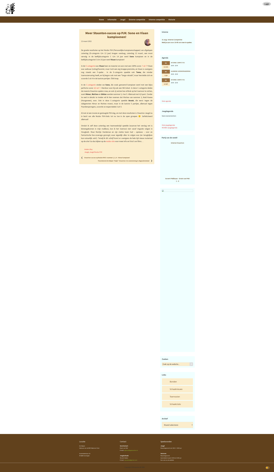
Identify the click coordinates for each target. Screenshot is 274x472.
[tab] (177, 381)
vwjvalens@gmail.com (130, 460)
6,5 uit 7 (97, 88)
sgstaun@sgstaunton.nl (131, 450)
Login (266, 4)
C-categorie (91, 85)
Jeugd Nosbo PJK (96, 152)
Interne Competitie (178, 62)
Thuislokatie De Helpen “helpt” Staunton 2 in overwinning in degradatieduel (123, 161)
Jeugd (86, 152)
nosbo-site (110, 141)
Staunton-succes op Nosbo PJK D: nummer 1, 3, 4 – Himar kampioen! (107, 158)
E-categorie (90, 66)
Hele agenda (166, 101)
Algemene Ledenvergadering (180, 71)
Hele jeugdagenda (168, 125)
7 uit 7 (144, 66)
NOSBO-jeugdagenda (169, 128)
